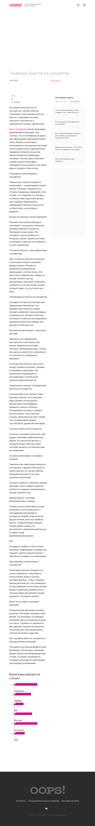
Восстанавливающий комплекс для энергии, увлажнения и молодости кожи (68, 136)
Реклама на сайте (70, 801)
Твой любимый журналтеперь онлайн (32, 5)
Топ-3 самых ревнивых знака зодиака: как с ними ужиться (67, 111)
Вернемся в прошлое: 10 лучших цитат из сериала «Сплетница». (68, 148)
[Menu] (84, 5)
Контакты (21, 801)
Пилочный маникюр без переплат (64, 160)
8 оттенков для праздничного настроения (67, 123)
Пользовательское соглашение (43, 801)
